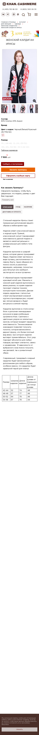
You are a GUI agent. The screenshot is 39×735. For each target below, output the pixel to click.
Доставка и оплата (12, 212)
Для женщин (6, 24)
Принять (19, 729)
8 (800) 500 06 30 (28, 9)
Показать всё (7, 200)
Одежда (18, 24)
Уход (18, 207)
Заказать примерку (18, 170)
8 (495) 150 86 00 (10, 9)
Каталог (22, 22)
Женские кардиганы (9, 25)
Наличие (28, 207)
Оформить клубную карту (18, 176)
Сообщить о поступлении (12, 164)
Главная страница (8, 22)
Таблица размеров (9, 150)
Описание (7, 207)
